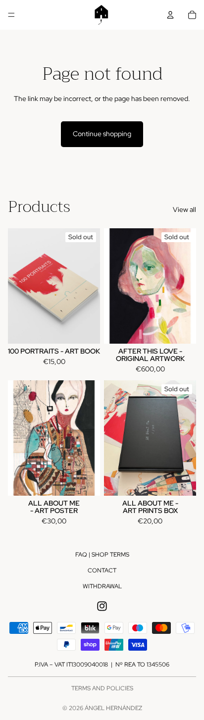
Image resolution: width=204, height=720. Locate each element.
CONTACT (102, 570)
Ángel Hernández (113, 708)
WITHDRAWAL (102, 586)
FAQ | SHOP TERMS (102, 555)
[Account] (170, 15)
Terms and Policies (102, 688)
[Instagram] (102, 606)
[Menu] (11, 14)
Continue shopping (102, 133)
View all (184, 209)
